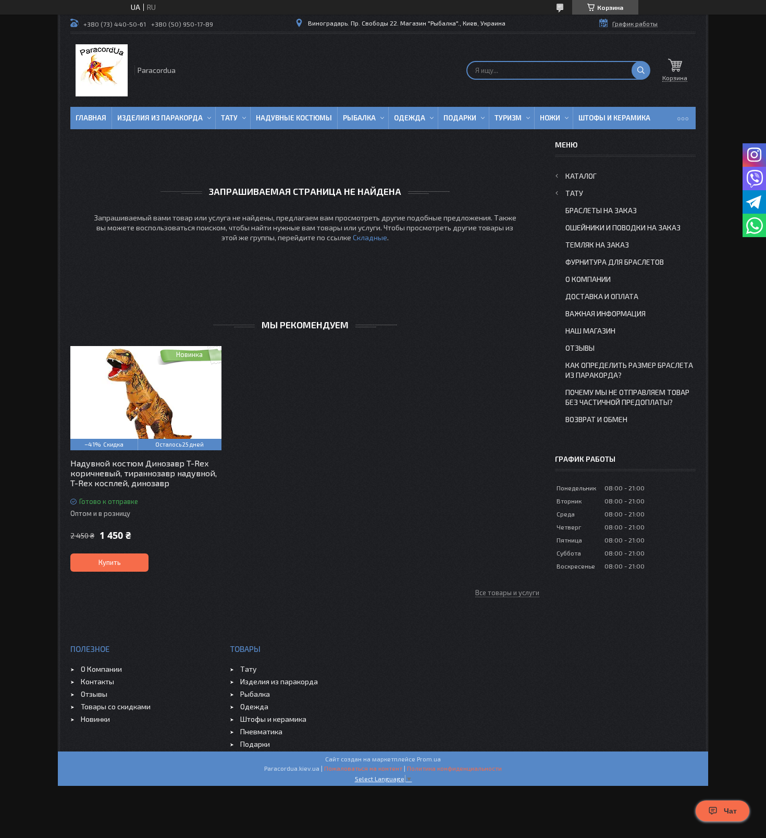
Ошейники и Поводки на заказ (623, 227)
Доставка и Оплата (601, 296)
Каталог (581, 175)
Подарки (459, 118)
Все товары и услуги (507, 592)
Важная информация (605, 313)
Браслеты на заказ (601, 210)
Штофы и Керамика (614, 118)
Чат (730, 811)
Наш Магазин (590, 330)
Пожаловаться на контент (363, 768)
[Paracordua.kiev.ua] (102, 70)
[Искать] (641, 70)
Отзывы (580, 347)
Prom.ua (429, 758)
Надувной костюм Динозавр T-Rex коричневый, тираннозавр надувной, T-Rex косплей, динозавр (143, 473)
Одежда (409, 118)
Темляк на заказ (597, 244)
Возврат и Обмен (596, 419)
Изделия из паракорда (160, 118)
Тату (229, 118)
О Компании (588, 279)
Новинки (95, 718)
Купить (109, 562)
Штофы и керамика (273, 718)
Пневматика (261, 731)
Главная (91, 118)
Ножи (550, 118)
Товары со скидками (116, 706)
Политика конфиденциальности (454, 768)
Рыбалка (359, 118)
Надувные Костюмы (294, 118)
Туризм (508, 118)
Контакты (97, 681)
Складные (370, 237)
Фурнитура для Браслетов (614, 261)
